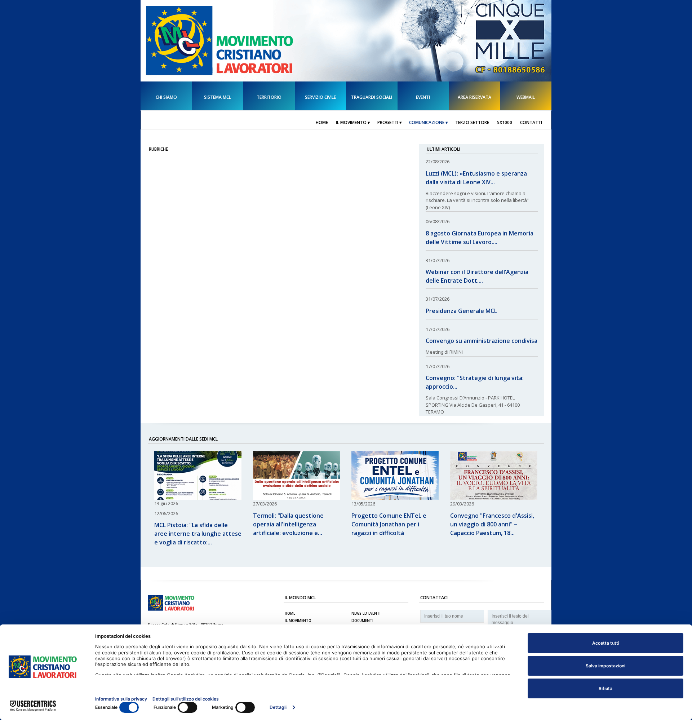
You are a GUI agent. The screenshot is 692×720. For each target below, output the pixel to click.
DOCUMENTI (362, 620)
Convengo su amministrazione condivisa (481, 341)
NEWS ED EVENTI (366, 613)
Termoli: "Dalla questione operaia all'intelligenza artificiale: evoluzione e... (288, 524)
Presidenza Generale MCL (461, 311)
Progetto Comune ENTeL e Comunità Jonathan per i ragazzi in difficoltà (388, 524)
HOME (290, 613)
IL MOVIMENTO (298, 620)
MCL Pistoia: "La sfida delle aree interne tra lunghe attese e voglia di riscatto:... (197, 533)
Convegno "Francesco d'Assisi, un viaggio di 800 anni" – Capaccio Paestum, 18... (492, 524)
